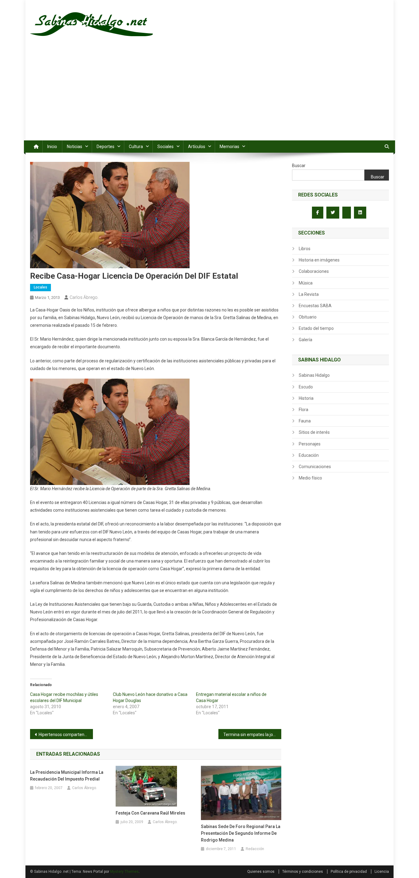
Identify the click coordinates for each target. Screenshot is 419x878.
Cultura (136, 146)
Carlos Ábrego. (84, 297)
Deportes (105, 146)
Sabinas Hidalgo (314, 375)
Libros (304, 248)
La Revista (309, 294)
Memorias (229, 146)
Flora (303, 409)
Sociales (165, 146)
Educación (309, 455)
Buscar (299, 165)
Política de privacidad (349, 871)
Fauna (305, 420)
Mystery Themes (124, 871)
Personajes (310, 443)
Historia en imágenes (319, 260)
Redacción (255, 849)
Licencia (382, 871)
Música (306, 283)
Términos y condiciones (302, 871)
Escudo (306, 386)
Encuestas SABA (315, 305)
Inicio (52, 146)
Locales (40, 287)
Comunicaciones (315, 466)
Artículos (196, 146)
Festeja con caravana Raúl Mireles (150, 813)
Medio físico (310, 477)
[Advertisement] (209, 94)
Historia (306, 398)
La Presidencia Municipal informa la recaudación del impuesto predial (66, 775)
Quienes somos (261, 871)
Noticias (74, 146)
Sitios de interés (314, 432)
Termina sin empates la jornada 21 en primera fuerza (252, 734)
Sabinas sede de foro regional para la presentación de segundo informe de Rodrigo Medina (240, 833)
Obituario (308, 317)
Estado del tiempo (316, 328)
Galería (305, 339)
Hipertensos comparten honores (66, 734)
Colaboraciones (314, 271)
